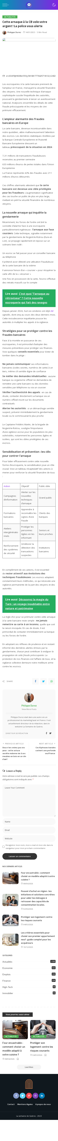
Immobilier (7, 993)
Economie (7, 968)
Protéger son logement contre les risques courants (36, 918)
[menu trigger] (6, 5)
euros (20, 164)
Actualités (9, 17)
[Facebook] (35, 681)
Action (7, 486)
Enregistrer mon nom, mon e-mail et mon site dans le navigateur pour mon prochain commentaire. (29, 846)
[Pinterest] (29, 1096)
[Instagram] (35, 1096)
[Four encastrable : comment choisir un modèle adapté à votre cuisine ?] (10, 878)
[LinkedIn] (42, 1096)
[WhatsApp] (51, 681)
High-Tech (7, 987)
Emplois (6, 974)
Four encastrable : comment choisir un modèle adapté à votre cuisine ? (38, 876)
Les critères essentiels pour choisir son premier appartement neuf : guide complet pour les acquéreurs (38, 938)
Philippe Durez (14, 32)
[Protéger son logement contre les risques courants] (10, 921)
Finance (6, 980)
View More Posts (29, 709)
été (52, 310)
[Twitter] (43, 681)
